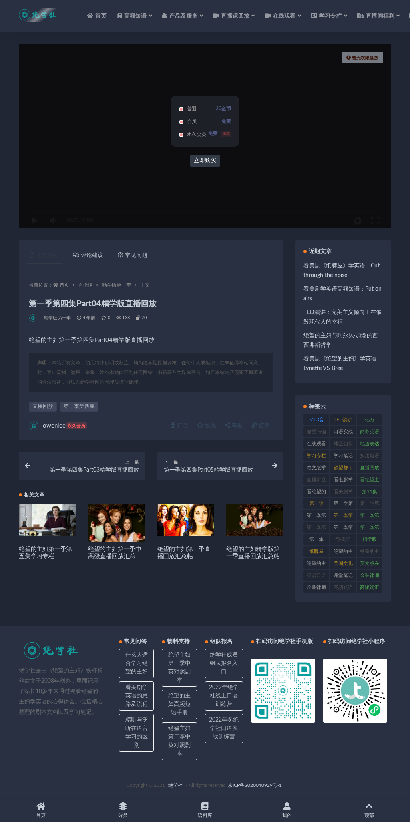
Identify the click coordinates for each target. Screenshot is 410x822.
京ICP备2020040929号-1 (255, 785)
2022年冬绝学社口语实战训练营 (224, 728)
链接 (263, 425)
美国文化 (343, 563)
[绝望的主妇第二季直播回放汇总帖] (186, 520)
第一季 (316, 503)
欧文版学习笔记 (316, 469)
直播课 (85, 285)
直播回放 (42, 406)
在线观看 (316, 443)
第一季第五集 (343, 529)
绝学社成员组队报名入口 (224, 663)
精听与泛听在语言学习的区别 (136, 732)
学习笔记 (343, 455)
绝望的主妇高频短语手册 (179, 704)
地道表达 (369, 443)
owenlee (64, 426)
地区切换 (343, 443)
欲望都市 (343, 467)
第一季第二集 (316, 529)
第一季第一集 (343, 517)
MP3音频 (316, 421)
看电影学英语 (343, 481)
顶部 (369, 815)
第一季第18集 (316, 517)
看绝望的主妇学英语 (316, 493)
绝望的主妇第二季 (316, 565)
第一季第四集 (79, 406)
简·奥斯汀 (343, 541)
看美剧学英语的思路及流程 (136, 696)
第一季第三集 (369, 517)
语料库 (205, 815)
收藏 (209, 425)
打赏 (181, 425)
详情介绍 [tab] (47, 255)
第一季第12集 (343, 505)
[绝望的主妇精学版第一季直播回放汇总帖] (254, 520)
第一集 (316, 539)
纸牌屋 (316, 551)
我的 (287, 815)
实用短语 (369, 455)
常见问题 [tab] (136, 255)
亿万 (369, 419)
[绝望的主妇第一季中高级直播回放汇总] (116, 532)
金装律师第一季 (316, 589)
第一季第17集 (369, 505)
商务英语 (369, 431)
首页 (101, 16)
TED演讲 (343, 419)
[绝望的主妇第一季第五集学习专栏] (47, 520)
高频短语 (343, 587)
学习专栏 (316, 455)
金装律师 (369, 575)
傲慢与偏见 (316, 433)
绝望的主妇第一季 (369, 553)
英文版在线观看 (369, 565)
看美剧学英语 (343, 493)
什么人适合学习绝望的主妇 (136, 663)
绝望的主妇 (343, 553)
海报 (236, 425)
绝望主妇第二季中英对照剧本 (179, 741)
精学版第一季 (116, 285)
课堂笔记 (343, 575)
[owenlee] (33, 318)
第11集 (369, 491)
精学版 (369, 539)
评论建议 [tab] (92, 255)
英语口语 (316, 575)
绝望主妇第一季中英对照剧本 (179, 667)
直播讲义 (316, 479)
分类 (123, 815)
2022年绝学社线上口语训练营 (224, 696)
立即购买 (205, 160)
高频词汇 (369, 587)
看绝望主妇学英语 (369, 481)
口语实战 (343, 431)
